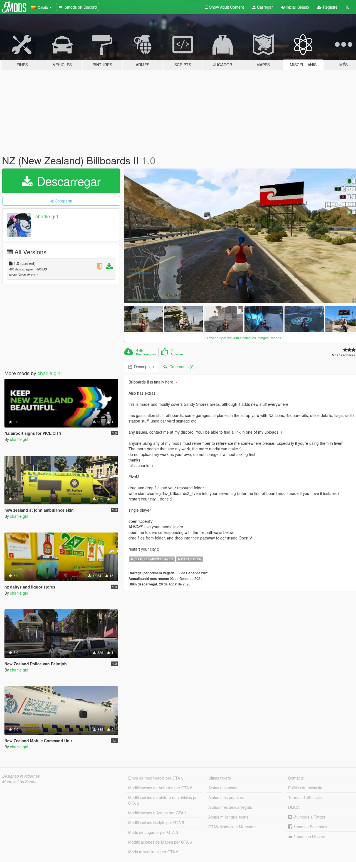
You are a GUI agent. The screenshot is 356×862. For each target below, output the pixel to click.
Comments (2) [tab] (181, 366)
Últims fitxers (219, 778)
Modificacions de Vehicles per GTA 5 (160, 787)
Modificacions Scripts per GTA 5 (156, 822)
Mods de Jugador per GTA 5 (153, 832)
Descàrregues (146, 354)
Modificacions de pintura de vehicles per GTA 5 (163, 800)
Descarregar (67, 180)
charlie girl (46, 216)
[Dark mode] (347, 7)
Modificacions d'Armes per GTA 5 (157, 812)
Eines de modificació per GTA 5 (155, 778)
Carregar (264, 7)
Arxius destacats (222, 787)
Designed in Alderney (21, 776)
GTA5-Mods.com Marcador (232, 826)
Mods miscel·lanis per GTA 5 (153, 851)
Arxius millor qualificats (228, 817)
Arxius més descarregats (230, 807)
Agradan (176, 354)
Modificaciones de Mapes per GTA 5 (160, 842)
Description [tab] (143, 366)
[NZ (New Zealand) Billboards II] (143, 319)
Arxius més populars (226, 797)
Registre (330, 7)
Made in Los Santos (19, 781)
